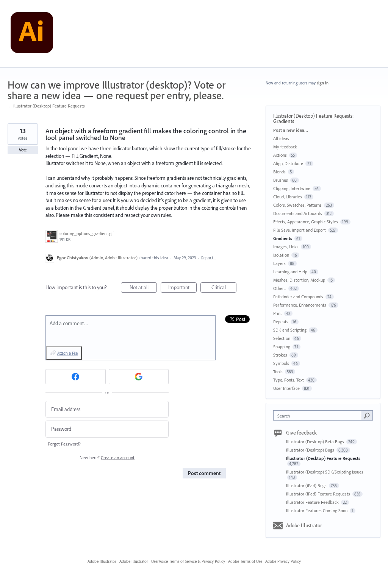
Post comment (204, 473)
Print (277, 313)
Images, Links (286, 246)
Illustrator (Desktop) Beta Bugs (315, 441)
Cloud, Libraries (287, 196)
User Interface (286, 388)
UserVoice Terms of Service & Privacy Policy (188, 561)
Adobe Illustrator (304, 525)
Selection (281, 338)
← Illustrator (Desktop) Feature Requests (46, 106)
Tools (278, 371)
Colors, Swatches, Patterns (297, 205)
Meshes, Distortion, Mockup (299, 280)
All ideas (281, 138)
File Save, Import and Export (299, 230)
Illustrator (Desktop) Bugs (310, 450)
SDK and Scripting (290, 330)
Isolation (281, 255)
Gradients (283, 121)
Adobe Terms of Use (245, 561)
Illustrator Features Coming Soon (317, 510)
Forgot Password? (64, 444)
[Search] (367, 415)
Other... (279, 288)
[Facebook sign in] (75, 376)
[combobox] (319, 415)
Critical (223, 288)
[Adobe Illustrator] (32, 33)
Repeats (280, 321)
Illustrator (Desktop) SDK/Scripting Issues (324, 472)
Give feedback (301, 432)
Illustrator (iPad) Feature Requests (318, 494)
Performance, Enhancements (299, 305)
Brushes (280, 180)
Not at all (143, 288)
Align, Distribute (288, 163)
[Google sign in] (139, 376)
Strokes (280, 355)
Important (182, 288)
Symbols (281, 363)
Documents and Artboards (297, 213)
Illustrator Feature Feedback (313, 502)
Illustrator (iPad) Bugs (307, 485)
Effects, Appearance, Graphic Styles (305, 221)
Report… (208, 257)
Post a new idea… (290, 130)
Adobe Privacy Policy (283, 561)
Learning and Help (290, 271)
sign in (323, 83)
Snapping (281, 346)
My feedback (285, 147)
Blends (279, 171)
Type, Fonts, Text (288, 380)
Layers (279, 263)
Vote (23, 150)
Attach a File (67, 353)
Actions (280, 155)
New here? (107, 457)
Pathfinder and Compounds (298, 296)
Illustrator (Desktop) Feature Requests (312, 115)
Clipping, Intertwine (291, 188)
